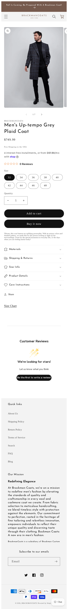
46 (33, 185)
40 (57, 177)
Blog (10, 461)
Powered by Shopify (45, 603)
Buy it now (34, 223)
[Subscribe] (56, 561)
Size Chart (10, 305)
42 (9, 185)
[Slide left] (26, 114)
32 (9, 177)
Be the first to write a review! (34, 377)
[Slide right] (41, 114)
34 (21, 177)
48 (45, 185)
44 (21, 185)
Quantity (8, 193)
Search (11, 445)
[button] (6, 17)
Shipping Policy (16, 421)
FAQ (10, 453)
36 (33, 177)
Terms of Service (16, 437)
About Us (13, 413)
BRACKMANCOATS (29, 603)
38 (45, 177)
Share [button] (11, 294)
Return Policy (15, 429)
